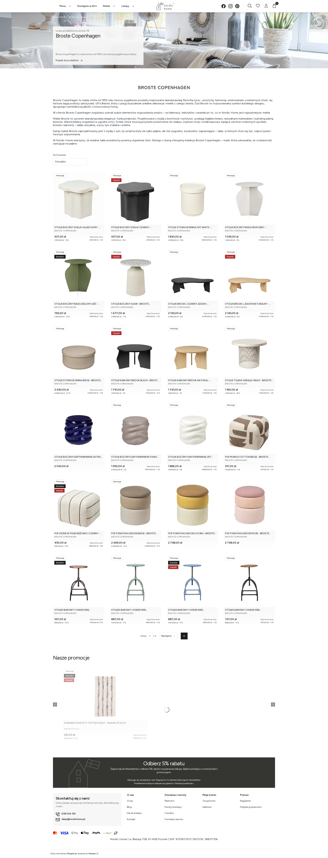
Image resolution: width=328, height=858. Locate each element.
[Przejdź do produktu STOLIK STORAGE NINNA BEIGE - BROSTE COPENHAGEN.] (78, 351)
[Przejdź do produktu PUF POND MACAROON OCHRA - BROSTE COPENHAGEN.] (192, 504)
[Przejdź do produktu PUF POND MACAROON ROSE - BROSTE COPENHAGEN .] (249, 504)
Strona (143, 636)
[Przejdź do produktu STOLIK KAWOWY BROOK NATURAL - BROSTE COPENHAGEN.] (192, 351)
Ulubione (206, 807)
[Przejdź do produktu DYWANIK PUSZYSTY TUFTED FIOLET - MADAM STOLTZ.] (105, 694)
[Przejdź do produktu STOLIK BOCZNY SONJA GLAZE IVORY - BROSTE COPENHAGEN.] (78, 198)
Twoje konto (209, 800)
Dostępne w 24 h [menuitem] (87, 6)
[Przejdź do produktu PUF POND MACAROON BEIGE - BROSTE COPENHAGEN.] (135, 504)
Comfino (169, 813)
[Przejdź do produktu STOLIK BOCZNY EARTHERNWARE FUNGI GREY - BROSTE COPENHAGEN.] (135, 428)
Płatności (169, 800)
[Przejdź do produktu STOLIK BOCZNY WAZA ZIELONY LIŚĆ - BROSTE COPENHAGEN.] (78, 275)
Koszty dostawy (173, 807)
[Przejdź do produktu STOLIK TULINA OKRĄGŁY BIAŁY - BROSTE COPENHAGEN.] (249, 351)
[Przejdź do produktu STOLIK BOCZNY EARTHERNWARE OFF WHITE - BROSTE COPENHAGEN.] (192, 428)
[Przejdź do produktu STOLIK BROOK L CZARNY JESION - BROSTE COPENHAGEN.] (192, 275)
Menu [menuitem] (62, 6)
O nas (130, 800)
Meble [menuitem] (106, 6)
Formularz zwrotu (174, 819)
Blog (129, 807)
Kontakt (131, 819)
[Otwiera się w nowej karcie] (223, 6)
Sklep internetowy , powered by (73, 853)
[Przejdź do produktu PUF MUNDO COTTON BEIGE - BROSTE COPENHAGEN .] (249, 428)
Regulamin (245, 800)
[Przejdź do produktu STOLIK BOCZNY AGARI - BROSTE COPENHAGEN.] (135, 275)
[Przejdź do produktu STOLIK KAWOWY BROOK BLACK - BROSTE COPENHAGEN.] (135, 351)
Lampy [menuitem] (125, 6)
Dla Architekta (134, 813)
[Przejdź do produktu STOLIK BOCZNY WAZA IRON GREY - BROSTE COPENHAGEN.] (249, 198)
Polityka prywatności (251, 807)
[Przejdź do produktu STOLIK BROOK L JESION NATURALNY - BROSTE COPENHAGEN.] (249, 275)
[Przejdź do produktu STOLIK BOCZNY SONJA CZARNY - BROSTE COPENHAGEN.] (135, 198)
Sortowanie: (59, 155)
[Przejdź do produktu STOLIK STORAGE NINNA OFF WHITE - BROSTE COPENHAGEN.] (192, 198)
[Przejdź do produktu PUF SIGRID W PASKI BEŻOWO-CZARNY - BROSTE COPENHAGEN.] (78, 504)
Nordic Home (59, 17)
